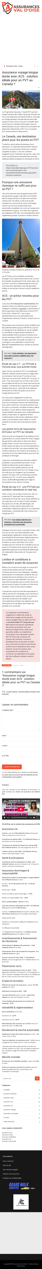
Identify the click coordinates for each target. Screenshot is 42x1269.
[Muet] (34, 818)
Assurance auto (9, 1098)
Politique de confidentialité (12, 1178)
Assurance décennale (9, 1141)
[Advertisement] (21, 42)
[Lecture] (5, 818)
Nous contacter (8, 1161)
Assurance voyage (18, 665)
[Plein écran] (37, 818)
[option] (22, 66)
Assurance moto (7, 1135)
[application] (21, 809)
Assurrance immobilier (11, 1113)
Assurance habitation (9, 1137)
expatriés (22, 308)
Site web (5, 756)
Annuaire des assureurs (11, 1174)
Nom (4, 736)
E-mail (5, 746)
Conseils (6, 1117)
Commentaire (8, 710)
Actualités (7, 1090)
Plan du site (7, 1165)
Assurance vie (8, 1106)
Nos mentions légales (10, 1169)
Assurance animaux (10, 1094)
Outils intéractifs (9, 1121)
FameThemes (21, 1266)
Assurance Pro (8, 1102)
